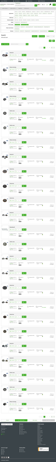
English (44, 4)
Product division (4, 8)
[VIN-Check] (47, 4)
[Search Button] (36, 5)
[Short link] (50, 41)
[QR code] (53, 41)
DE (40, 4)
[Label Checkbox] (2, 52)
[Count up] (21, 55)
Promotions (20, 8)
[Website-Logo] (7, 5)
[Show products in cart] (49, 4)
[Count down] (17, 55)
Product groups (12, 8)
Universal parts (26, 8)
